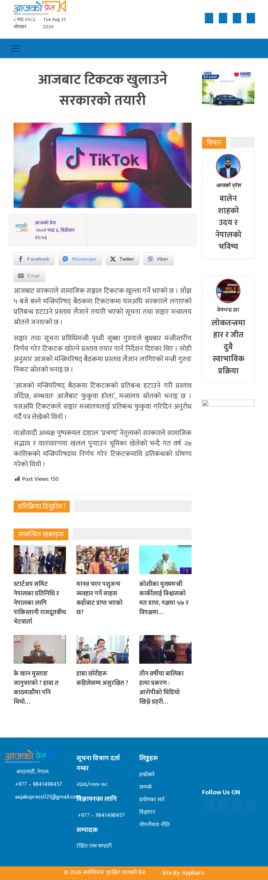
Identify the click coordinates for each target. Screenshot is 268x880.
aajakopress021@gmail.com (47, 797)
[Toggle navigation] (15, 48)
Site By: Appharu (183, 873)
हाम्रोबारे (147, 774)
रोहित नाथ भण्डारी (94, 846)
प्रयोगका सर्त (151, 799)
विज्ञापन (147, 812)
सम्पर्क (145, 787)
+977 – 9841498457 (38, 784)
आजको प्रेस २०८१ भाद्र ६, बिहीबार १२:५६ (55, 230)
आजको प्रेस (228, 185)
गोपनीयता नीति (154, 824)
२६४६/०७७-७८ (91, 784)
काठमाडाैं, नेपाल (31, 772)
